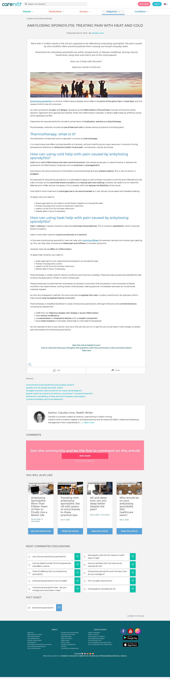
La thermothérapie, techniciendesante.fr (44, 399)
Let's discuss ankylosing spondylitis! (49, 556)
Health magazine (94, 632)
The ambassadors (33, 638)
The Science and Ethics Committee (39, 644)
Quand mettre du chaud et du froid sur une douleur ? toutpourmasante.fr (59, 393)
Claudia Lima (98, 33)
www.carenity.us (54, 656)
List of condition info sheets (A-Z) (99, 642)
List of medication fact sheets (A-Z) (100, 644)
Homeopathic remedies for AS (102, 589)
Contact (63, 646)
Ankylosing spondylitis (43, 607)
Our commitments (34, 648)
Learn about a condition (96, 636)
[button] (28, 12)
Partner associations (34, 640)
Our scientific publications (36, 646)
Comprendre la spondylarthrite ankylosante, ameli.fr (50, 385)
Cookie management (68, 644)
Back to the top (136, 616)
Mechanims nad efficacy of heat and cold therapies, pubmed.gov (55, 396)
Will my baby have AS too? (100, 581)
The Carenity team (33, 636)
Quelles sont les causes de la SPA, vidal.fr (44, 388)
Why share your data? (34, 634)
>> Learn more (87, 422)
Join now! (144, 4)
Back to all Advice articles (40, 18)
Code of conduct (67, 638)
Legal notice (65, 640)
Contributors (31, 642)
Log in (157, 4)
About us (30, 632)
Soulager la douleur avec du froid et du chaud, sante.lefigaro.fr (54, 390)
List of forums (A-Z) (94, 640)
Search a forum (93, 634)
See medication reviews (96, 638)
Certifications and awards (70, 632)
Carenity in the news (68, 634)
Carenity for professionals (70, 648)
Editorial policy (66, 636)
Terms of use (65, 642)
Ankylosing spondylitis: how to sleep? (49, 581)
